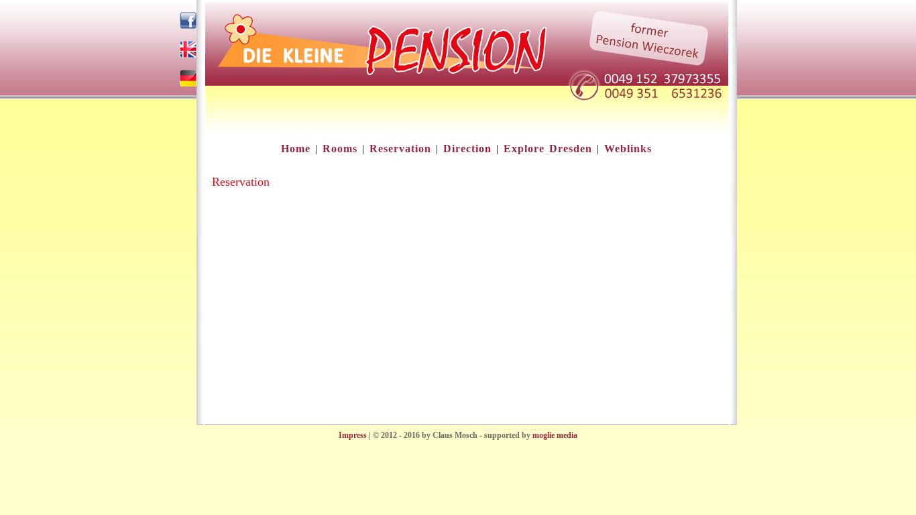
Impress (353, 435)
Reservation (400, 148)
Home (295, 148)
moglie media (554, 435)
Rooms (340, 148)
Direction (467, 148)
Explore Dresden (548, 148)
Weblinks (628, 148)
